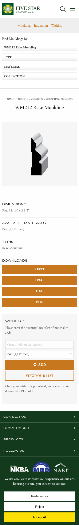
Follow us (13, 450)
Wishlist (56, 25)
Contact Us (14, 417)
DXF (39, 291)
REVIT (39, 269)
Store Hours (16, 428)
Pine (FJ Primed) (13, 229)
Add (42, 365)
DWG (39, 280)
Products (13, 439)
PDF (39, 302)
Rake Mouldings (12, 248)
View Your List (40, 376)
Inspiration (41, 25)
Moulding (24, 25)
